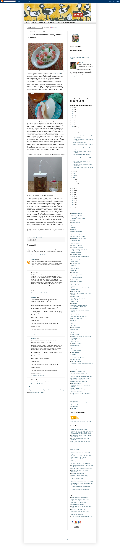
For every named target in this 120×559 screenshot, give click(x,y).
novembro (75, 130)
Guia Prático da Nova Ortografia (79, 462)
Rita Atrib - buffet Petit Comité (78, 509)
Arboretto (73, 220)
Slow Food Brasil (75, 341)
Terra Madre (74, 348)
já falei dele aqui (57, 73)
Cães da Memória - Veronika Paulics (80, 256)
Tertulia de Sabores (76, 350)
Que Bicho (73, 325)
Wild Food (73, 408)
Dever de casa (74, 261)
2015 (73, 188)
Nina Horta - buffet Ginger (77, 504)
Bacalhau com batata (76, 226)
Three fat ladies (75, 352)
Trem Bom (73, 354)
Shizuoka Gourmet (75, 338)
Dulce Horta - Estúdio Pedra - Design (80, 499)
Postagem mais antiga (59, 390)
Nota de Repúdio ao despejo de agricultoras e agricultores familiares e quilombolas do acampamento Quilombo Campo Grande (82, 432)
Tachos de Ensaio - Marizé (77, 347)
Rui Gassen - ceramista (77, 513)
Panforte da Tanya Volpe (77, 388)
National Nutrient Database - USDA (79, 475)
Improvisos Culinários (76, 274)
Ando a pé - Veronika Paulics (78, 218)
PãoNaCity (51, 22)
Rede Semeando (75, 327)
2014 (73, 190)
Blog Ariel (73, 229)
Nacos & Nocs (74, 301)
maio (74, 177)
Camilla (33, 248)
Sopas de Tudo (75, 345)
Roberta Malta (74, 329)
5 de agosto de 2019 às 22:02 (38, 334)
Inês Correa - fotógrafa (76, 501)
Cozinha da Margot (76, 252)
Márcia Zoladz (74, 299)
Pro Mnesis (74, 320)
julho (74, 173)
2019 (73, 120)
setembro (75, 134)
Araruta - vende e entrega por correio (80, 373)
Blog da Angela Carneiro (77, 231)
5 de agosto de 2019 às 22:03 (38, 375)
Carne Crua (74, 242)
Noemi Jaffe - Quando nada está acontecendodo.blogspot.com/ (79, 306)
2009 (73, 200)
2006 (73, 207)
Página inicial (46, 390)
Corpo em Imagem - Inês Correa (79, 249)
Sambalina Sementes (76, 391)
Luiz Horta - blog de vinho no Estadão (80, 287)
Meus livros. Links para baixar (66, 22)
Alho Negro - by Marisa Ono (78, 371)
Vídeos (34, 22)
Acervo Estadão (75, 449)
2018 (73, 122)
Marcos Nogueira (75, 291)
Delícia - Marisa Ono (76, 259)
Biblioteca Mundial (75, 451)
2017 (73, 124)
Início (27, 22)
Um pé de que (74, 406)
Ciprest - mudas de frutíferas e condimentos (81, 376)
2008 (73, 202)
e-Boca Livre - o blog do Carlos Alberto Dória (82, 363)
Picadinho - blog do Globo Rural (79, 316)
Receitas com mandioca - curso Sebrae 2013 (82, 481)
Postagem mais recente (33, 390)
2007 (73, 204)
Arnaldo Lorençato (75, 222)
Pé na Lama (74, 323)
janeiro (75, 186)
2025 (73, 109)
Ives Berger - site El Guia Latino (78, 502)
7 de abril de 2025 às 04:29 (37, 384)
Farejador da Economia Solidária (79, 381)
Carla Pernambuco (75, 240)
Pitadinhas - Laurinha (76, 318)
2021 (73, 116)
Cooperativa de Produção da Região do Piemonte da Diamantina (80, 379)
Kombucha (33, 297)
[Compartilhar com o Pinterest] (35, 240)
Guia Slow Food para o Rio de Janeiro (80, 463)
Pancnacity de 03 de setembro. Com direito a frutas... (81, 162)
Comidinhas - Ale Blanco (77, 247)
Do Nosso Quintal (75, 263)
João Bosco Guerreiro (76, 277)
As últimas (73, 224)
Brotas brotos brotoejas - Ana (78, 233)
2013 (73, 192)
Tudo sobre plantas (76, 356)
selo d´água (35, 142)
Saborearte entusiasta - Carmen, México (81, 336)
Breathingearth (75, 401)
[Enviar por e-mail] (28, 240)
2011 (73, 196)
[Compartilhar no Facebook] (33, 240)
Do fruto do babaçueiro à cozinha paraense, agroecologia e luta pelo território (81, 428)
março (74, 181)
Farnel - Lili (74, 270)
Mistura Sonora (75, 296)
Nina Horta (74, 303)
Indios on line (74, 276)
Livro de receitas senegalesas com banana (81, 468)
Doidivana (73, 265)
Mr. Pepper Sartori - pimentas (78, 298)
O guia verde (74, 308)
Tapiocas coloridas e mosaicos (80, 142)
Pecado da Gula (75, 313)
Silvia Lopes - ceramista (77, 514)
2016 (73, 126)
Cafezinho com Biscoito (77, 234)
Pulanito (73, 322)
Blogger (67, 539)
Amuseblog (74, 217)
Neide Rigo (81, 62)
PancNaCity (42, 22)
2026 (73, 107)
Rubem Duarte (74, 331)
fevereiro (75, 183)
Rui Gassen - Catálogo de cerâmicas (80, 511)
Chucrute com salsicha (76, 245)
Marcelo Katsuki (75, 289)
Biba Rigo (73, 227)
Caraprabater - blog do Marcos (78, 238)
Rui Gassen (74, 332)
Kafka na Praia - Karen (76, 281)
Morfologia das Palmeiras (77, 473)
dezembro (75, 128)
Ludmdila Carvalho (76, 283)
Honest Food (74, 272)
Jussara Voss (74, 279)
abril (74, 179)
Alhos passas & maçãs (76, 213)
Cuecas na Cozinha (76, 254)
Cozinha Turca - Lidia (76, 251)
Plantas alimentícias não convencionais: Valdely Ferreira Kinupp (81, 477)
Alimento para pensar (76, 215)
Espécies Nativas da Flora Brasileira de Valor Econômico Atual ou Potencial (82, 456)
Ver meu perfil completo (75, 76)
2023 (73, 111)
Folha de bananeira (76, 383)
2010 (73, 198)
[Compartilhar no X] (32, 240)
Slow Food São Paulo (76, 343)
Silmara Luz (74, 340)
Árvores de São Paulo (76, 365)
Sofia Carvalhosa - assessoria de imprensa (81, 516)
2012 (73, 194)
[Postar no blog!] (30, 240)
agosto (74, 171)
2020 (73, 118)
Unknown (33, 259)
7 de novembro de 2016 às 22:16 (39, 293)
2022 (73, 114)
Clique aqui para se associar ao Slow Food (80, 421)
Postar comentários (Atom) (37, 392)
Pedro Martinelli (75, 315)
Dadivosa (73, 258)
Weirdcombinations (76, 361)
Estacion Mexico (75, 268)
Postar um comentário (34, 387)
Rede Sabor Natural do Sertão (78, 390)
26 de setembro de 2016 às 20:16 (39, 255)
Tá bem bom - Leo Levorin (77, 357)
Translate (55, 27)
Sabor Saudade (75, 334)
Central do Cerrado (76, 375)
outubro (75, 132)
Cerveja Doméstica (76, 243)
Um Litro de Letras (75, 359)
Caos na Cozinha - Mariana (78, 236)
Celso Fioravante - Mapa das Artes (79, 497)
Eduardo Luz (74, 267)
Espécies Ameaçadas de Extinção (79, 403)
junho (74, 175)
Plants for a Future (75, 404)
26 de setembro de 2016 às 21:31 (39, 268)
